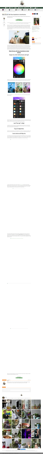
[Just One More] (3, 9)
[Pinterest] (19, 20)
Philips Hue (14, 22)
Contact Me (16, 453)
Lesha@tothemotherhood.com (35, 30)
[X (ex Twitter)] (37, 13)
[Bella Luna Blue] (9, 9)
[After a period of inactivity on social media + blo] (26, 443)
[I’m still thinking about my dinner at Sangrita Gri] (7, 404)
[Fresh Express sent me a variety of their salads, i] (26, 424)
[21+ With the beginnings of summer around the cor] (16, 424)
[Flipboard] (21, 20)
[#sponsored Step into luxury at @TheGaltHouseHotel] (36, 434)
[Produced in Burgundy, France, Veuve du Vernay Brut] (16, 414)
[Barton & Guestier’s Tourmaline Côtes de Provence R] (36, 404)
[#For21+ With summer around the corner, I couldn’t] (36, 424)
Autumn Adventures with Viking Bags (38, 9)
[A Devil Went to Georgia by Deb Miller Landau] (16, 9)
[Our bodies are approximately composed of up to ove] (7, 443)
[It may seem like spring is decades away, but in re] (16, 434)
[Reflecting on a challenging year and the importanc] (16, 443)
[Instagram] (34, 13)
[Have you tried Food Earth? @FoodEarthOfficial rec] (7, 434)
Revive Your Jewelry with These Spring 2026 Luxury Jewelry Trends (25, 10)
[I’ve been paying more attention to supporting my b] (26, 404)
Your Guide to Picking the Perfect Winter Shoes (31, 9)
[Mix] (20, 20)
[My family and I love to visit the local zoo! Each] (26, 434)
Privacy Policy (11, 453)
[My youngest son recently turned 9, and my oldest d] (7, 414)
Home (2, 11)
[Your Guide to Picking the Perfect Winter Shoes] (29, 9)
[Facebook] (16, 20)
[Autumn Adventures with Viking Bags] (35, 9)
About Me (6, 453)
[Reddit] (18, 20)
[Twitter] (17, 20)
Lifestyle (8, 13)
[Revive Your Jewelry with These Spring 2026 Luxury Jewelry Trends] (22, 9)
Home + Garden (4, 13)
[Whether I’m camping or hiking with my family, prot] (7, 424)
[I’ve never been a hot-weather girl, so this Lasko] (16, 404)
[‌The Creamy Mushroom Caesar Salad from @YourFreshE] (26, 414)
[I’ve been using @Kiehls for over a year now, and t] (36, 443)
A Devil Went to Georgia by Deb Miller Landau (19, 9)
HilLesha (4, 20)
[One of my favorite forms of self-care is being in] (36, 414)
